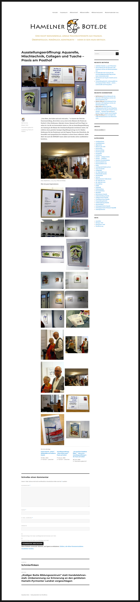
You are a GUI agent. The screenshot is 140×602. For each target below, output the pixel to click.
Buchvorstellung (100, 150)
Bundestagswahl (100, 151)
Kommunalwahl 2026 (101, 163)
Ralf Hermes (24, 123)
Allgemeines (99, 145)
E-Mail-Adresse (27, 517)
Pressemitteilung (100, 191)
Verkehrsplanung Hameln (102, 202)
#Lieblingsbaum (100, 141)
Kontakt (55, 12)
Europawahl (99, 153)
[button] (52, 202)
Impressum (64, 12)
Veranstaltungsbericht (27, 127)
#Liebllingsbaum (100, 143)
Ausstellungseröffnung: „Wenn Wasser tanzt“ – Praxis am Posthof (63, 453)
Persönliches (99, 184)
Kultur (97, 165)
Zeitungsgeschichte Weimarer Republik (106, 207)
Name (23, 510)
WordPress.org (99, 226)
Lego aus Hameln (100, 168)
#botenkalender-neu (112, 12)
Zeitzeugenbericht (100, 209)
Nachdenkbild (99, 175)
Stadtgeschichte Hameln (102, 197)
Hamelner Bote (25, 595)
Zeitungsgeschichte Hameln (103, 206)
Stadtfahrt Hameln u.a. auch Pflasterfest (106, 66)
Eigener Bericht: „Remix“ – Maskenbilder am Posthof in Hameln (48, 453)
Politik (97, 185)
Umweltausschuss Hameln (102, 199)
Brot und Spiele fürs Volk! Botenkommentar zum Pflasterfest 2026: (106, 116)
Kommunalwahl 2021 (101, 162)
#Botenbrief (74, 12)
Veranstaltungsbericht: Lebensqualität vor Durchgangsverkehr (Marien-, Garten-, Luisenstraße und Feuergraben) (106, 83)
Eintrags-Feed (99, 223)
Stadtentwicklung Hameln (102, 196)
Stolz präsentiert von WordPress (39, 595)
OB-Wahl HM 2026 (100, 182)
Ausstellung (24, 129)
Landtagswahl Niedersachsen (103, 167)
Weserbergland (99, 204)
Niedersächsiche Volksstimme (103, 179)
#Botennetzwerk (97, 12)
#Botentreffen (84, 12)
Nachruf (98, 177)
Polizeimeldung (100, 189)
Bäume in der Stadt (100, 146)
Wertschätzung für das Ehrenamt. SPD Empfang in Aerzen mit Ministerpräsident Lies (106, 69)
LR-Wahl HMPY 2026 (101, 172)
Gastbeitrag (99, 155)
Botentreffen (99, 148)
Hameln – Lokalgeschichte (103, 157)
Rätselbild (98, 192)
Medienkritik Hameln (101, 174)
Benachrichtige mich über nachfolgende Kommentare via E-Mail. (38, 536)
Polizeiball (98, 187)
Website (24, 525)
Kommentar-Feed (100, 224)
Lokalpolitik (99, 170)
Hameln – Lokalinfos (101, 158)
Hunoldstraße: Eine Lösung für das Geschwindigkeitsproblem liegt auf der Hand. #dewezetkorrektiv (106, 74)
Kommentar (25, 485)
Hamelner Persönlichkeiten (103, 160)
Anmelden (98, 221)
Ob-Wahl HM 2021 (100, 180)
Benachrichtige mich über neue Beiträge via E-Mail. (35, 540)
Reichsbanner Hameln (101, 194)
